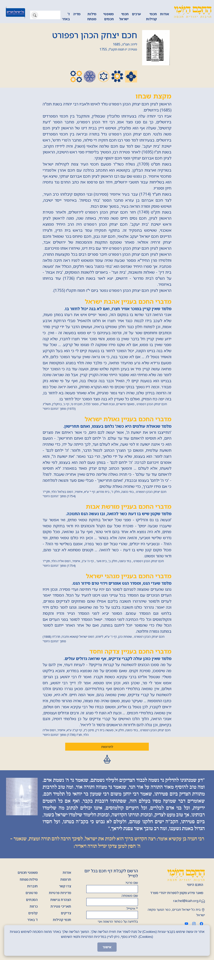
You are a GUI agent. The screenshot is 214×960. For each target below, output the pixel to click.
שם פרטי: (131, 882)
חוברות (32, 886)
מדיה (76, 14)
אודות (164, 14)
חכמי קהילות (151, 16)
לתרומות (107, 746)
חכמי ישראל (124, 16)
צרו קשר (65, 886)
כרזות (34, 906)
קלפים (33, 913)
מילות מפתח (91, 16)
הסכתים (32, 899)
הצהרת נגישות (60, 899)
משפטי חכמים (108, 16)
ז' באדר (66, 16)
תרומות (65, 879)
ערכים (136, 14)
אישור (107, 947)
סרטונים (31, 892)
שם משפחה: (129, 895)
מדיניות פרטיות (60, 892)
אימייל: (132, 908)
